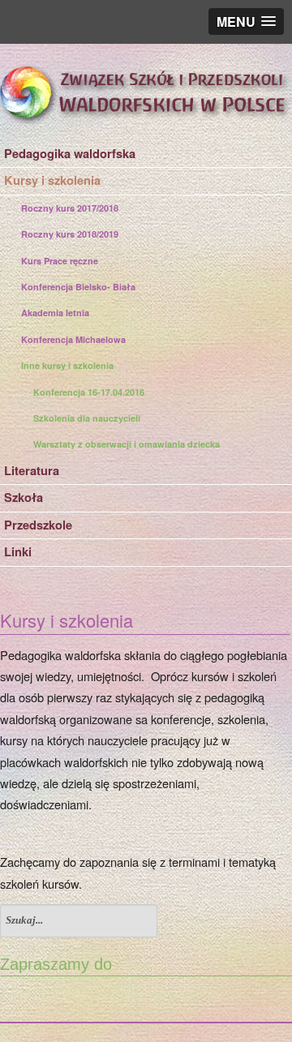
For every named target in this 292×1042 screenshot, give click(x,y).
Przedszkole (38, 525)
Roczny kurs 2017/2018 (69, 208)
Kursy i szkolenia (52, 180)
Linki (18, 551)
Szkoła (23, 497)
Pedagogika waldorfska (69, 153)
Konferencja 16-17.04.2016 (88, 392)
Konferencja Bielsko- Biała (78, 287)
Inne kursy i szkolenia (67, 365)
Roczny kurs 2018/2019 (69, 234)
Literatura (31, 470)
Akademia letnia (55, 313)
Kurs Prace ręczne (59, 261)
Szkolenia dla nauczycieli (86, 418)
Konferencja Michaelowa (73, 339)
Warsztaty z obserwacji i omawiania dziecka (126, 444)
